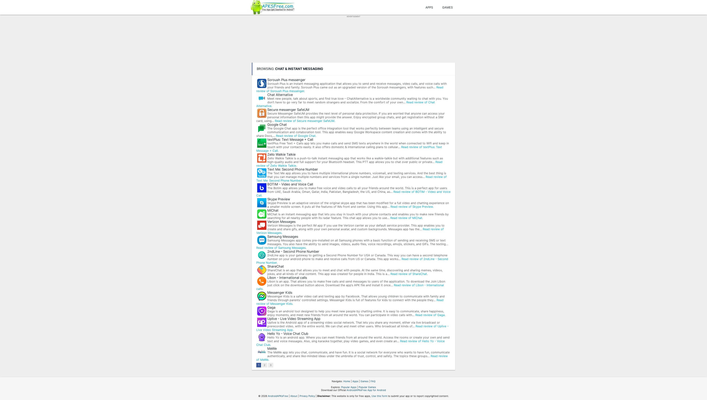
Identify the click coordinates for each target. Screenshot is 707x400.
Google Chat (277, 125)
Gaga (271, 307)
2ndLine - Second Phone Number (293, 251)
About (293, 395)
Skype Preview (278, 199)
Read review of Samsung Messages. (281, 248)
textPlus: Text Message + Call (290, 139)
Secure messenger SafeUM (288, 110)
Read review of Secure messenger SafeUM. (305, 121)
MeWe (272, 348)
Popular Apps (348, 387)
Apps (429, 7)
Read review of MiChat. (406, 218)
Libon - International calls (287, 278)
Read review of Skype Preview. (412, 206)
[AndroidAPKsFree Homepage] (272, 6)
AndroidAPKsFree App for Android (366, 390)
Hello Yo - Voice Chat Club (287, 334)
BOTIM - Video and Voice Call (290, 184)
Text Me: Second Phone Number (292, 169)
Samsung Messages (282, 236)
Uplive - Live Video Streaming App (293, 319)
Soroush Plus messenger (286, 80)
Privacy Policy (307, 395)
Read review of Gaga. (430, 315)
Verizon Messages (281, 222)
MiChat (273, 210)
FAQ (373, 381)
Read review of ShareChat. (409, 274)
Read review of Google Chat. (296, 136)
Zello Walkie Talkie (281, 154)
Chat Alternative (280, 95)
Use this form (379, 395)
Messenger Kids (279, 292)
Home (346, 381)
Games (447, 7)
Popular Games (367, 387)
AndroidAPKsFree (278, 395)
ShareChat (275, 266)
